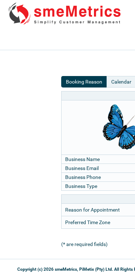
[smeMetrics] (65, 23)
